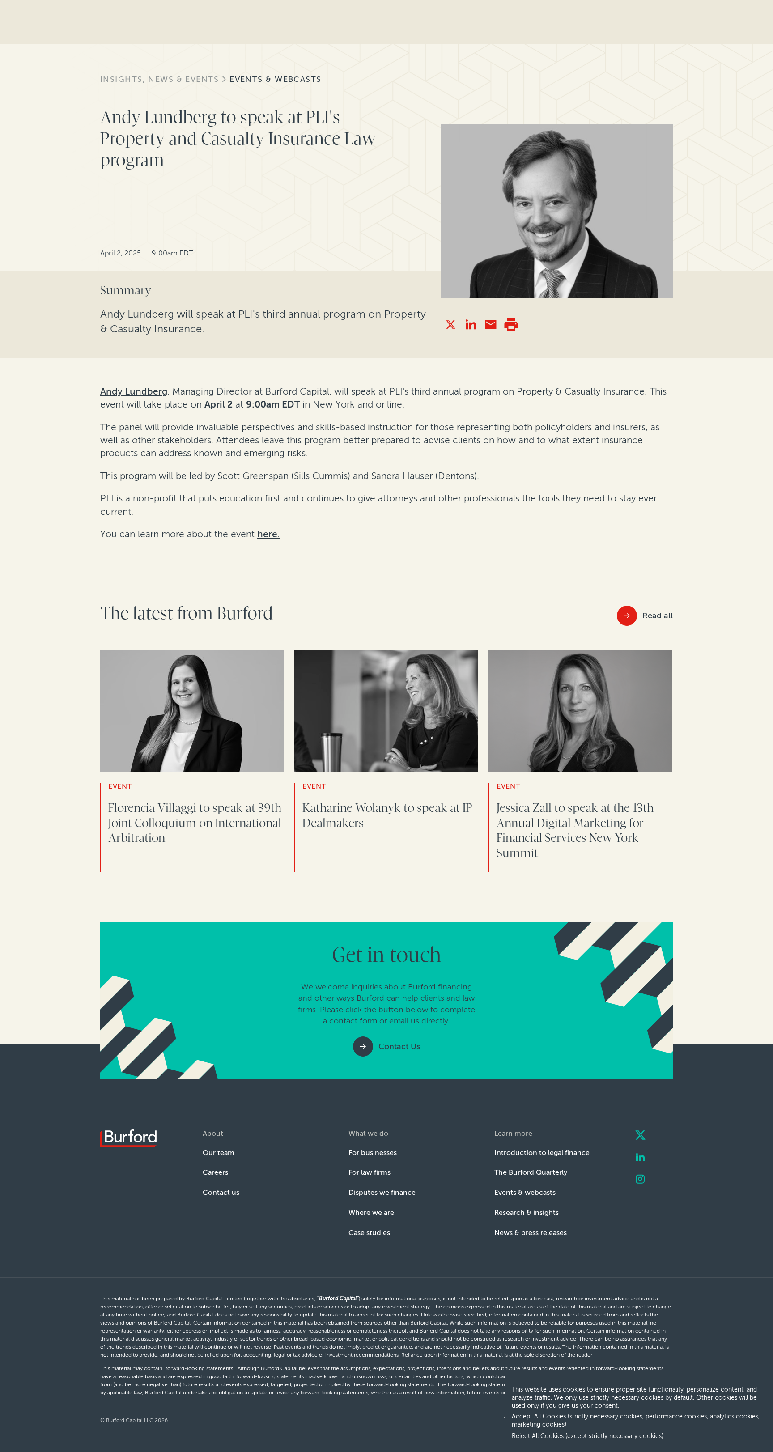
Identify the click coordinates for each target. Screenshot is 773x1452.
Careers (215, 1172)
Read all (657, 615)
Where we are (371, 1212)
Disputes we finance (382, 1192)
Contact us (221, 1192)
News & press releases (530, 1232)
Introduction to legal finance (542, 1152)
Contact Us (399, 1046)
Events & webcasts (275, 79)
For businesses (372, 1152)
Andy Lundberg (133, 391)
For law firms (369, 1172)
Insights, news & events (159, 79)
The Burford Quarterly (530, 1172)
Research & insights (526, 1212)
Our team (218, 1152)
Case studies (369, 1232)
